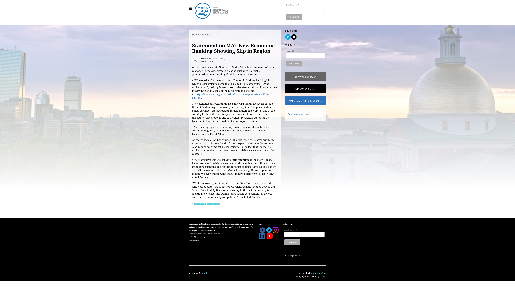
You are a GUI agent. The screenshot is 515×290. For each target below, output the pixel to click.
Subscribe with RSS (300, 114)
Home (195, 34)
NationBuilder (319, 273)
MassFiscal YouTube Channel (305, 100)
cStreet (323, 276)
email (204, 273)
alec (217, 204)
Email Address (292, 5)
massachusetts (200, 204)
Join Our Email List (305, 88)
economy (211, 204)
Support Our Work (305, 76)
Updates (206, 34)
